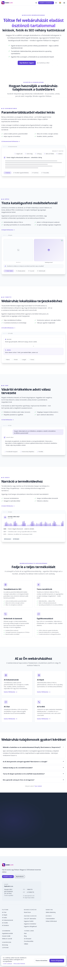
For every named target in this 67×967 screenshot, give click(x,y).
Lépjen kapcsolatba (29, 897)
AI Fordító (5, 923)
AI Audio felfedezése (7, 506)
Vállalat (26, 944)
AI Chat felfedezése (6, 419)
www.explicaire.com (29, 895)
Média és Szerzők (7, 938)
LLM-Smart (5, 947)
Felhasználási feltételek (19, 963)
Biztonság (5, 945)
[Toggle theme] (56, 2)
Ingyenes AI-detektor (30, 924)
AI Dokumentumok (7, 920)
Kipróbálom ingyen (27, 63)
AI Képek (4, 915)
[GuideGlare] (7, 864)
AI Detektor (5, 925)
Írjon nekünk (38, 786)
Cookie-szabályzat (7, 963)
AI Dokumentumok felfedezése (9, 141)
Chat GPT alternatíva (30, 918)
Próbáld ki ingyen (8, 876)
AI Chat (4, 912)
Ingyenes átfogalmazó (30, 926)
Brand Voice (27, 912)
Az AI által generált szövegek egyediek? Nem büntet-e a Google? (25, 762)
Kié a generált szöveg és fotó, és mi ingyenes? (18, 780)
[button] (60, 2)
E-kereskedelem (50, 918)
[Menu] (64, 2)
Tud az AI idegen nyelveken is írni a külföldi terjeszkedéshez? (24, 774)
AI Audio (4, 917)
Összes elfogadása (57, 960)
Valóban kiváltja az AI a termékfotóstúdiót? (18, 768)
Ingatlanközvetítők (7, 933)
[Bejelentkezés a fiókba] (36, 2)
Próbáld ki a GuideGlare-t (46, 2)
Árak (25, 933)
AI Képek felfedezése (7, 230)
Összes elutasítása (41, 960)
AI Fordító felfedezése (7, 328)
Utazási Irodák (6, 936)
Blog (25, 936)
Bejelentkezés (20, 876)
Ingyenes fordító (28, 921)
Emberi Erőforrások (51, 921)
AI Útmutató (27, 938)
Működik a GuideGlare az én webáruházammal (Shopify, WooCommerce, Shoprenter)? (32, 747)
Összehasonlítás (28, 941)
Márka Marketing (50, 912)
